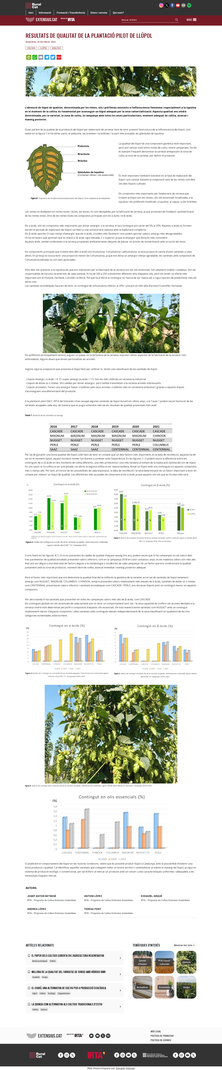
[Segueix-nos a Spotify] (189, 5)
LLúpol (43, 48)
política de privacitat (162, 1035)
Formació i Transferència (71, 12)
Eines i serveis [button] (99, 12)
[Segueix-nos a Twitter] (166, 5)
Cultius (31, 48)
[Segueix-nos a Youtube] (178, 5)
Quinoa (44, 1009)
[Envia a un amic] (183, 5)
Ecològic (51, 993)
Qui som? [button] (118, 12)
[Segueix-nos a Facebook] (172, 5)
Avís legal (156, 1031)
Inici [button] (31, 12)
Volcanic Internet (125, 1068)
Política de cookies (161, 1040)
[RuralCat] (34, 5)
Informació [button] (45, 12)
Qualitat (56, 48)
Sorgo (45, 977)
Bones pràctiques (39, 961)
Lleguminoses (64, 993)
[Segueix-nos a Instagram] (161, 5)
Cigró (34, 993)
